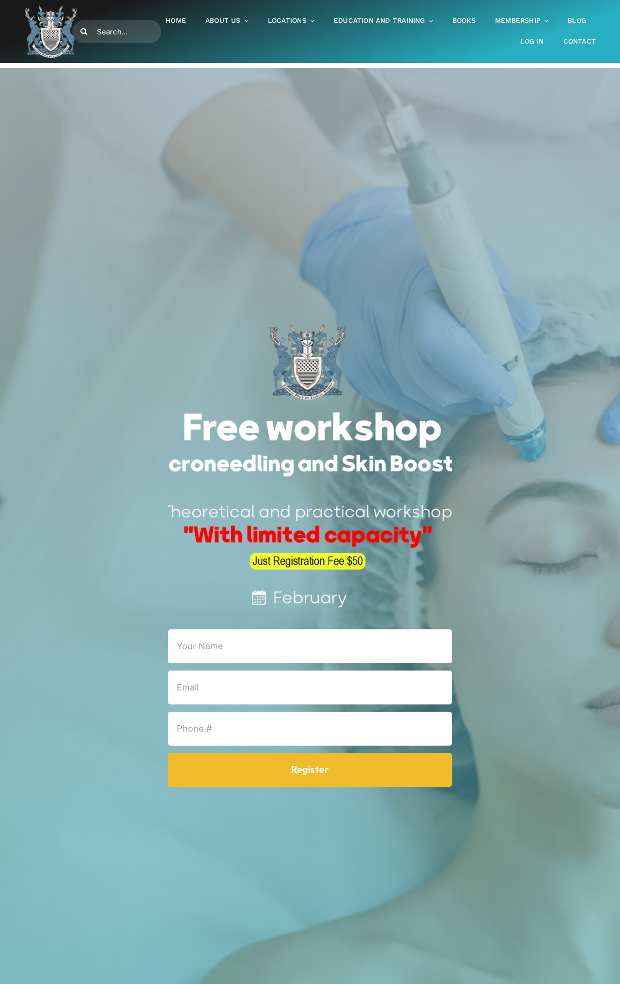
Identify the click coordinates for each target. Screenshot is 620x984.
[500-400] (51, 9)
